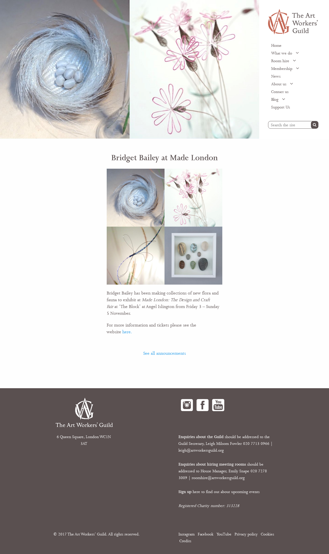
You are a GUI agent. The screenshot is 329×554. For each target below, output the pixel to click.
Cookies (267, 534)
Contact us (280, 91)
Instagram (186, 534)
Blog (275, 99)
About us (279, 84)
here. (127, 331)
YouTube (224, 534)
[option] (129, 69)
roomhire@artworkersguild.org (218, 477)
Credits (185, 541)
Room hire (280, 61)
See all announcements (164, 353)
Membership (282, 68)
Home (276, 45)
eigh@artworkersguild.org (201, 450)
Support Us (280, 107)
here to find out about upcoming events (219, 491)
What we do (282, 53)
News (276, 76)
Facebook (205, 534)
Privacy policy (246, 534)
